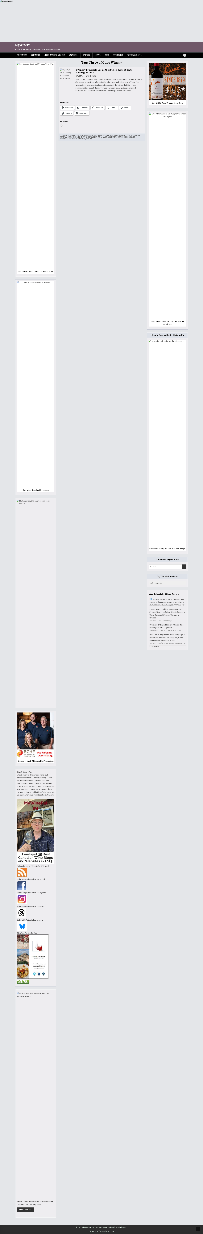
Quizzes (98, 55)
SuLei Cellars (108, 135)
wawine (120, 137)
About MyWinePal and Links (54, 55)
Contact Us (35, 55)
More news (154, 647)
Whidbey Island (129, 137)
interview (71, 135)
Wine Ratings (22, 55)
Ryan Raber (98, 135)
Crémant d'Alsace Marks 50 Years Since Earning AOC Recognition (166, 626)
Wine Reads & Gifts (134, 55)
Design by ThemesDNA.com (101, 1231)
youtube (89, 139)
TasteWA (63, 137)
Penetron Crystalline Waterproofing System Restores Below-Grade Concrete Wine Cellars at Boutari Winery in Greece (167, 613)
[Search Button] (184, 55)
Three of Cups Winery (89, 137)
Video (107, 55)
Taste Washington (133, 135)
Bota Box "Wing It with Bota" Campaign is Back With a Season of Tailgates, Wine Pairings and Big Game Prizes (167, 638)
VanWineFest (73, 55)
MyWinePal (23, 45)
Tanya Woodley (119, 135)
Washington (112, 137)
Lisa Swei (79, 135)
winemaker (81, 139)
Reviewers (86, 55)
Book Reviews (118, 55)
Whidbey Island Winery (68, 139)
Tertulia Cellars (74, 137)
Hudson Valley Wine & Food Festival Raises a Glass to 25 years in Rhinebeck (166, 600)
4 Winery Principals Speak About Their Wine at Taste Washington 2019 (103, 71)
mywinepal (79, 76)
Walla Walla (102, 137)
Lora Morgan (88, 135)
